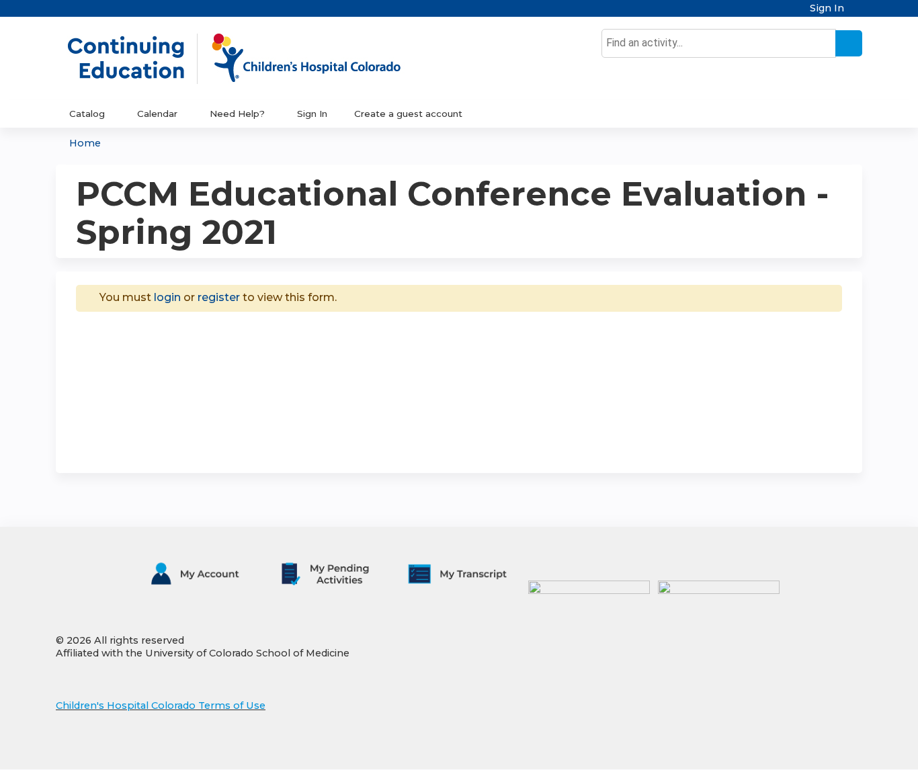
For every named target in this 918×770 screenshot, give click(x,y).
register (219, 297)
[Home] (248, 58)
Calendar (157, 113)
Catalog (87, 113)
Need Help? (237, 113)
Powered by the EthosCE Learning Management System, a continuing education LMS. (814, 747)
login (167, 297)
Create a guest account (408, 113)
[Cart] (858, 13)
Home (85, 143)
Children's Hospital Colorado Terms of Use (160, 705)
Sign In (827, 8)
